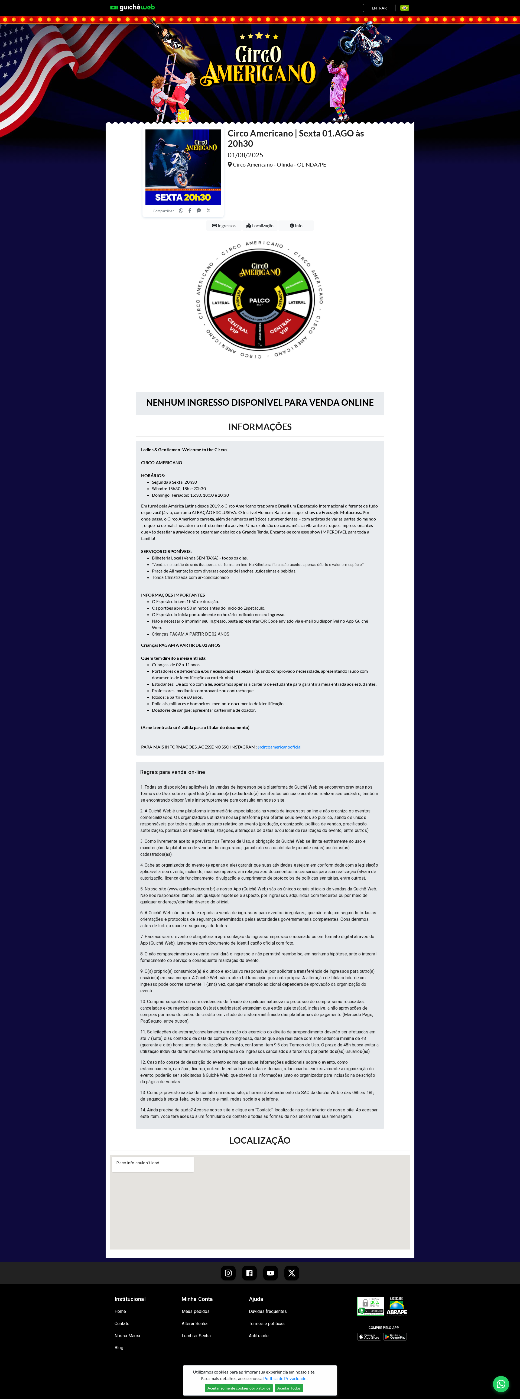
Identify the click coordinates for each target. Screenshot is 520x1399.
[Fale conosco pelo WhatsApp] (501, 1384)
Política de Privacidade (284, 1378)
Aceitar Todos (289, 1388)
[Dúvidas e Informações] (402, 7)
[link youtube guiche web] (270, 1273)
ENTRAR (379, 8)
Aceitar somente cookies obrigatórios (238, 1388)
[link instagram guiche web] (228, 1273)
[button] (260, 772)
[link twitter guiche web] (291, 1273)
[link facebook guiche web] (249, 1273)
